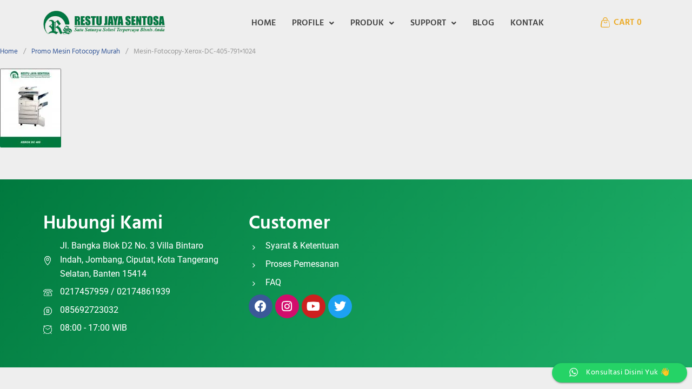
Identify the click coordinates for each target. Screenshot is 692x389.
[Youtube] (313, 306)
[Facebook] (260, 306)
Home (263, 23)
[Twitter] (340, 306)
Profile (308, 23)
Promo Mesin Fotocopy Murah (75, 51)
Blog (483, 23)
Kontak (527, 23)
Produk (367, 23)
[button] (313, 23)
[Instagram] (287, 306)
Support (428, 23)
